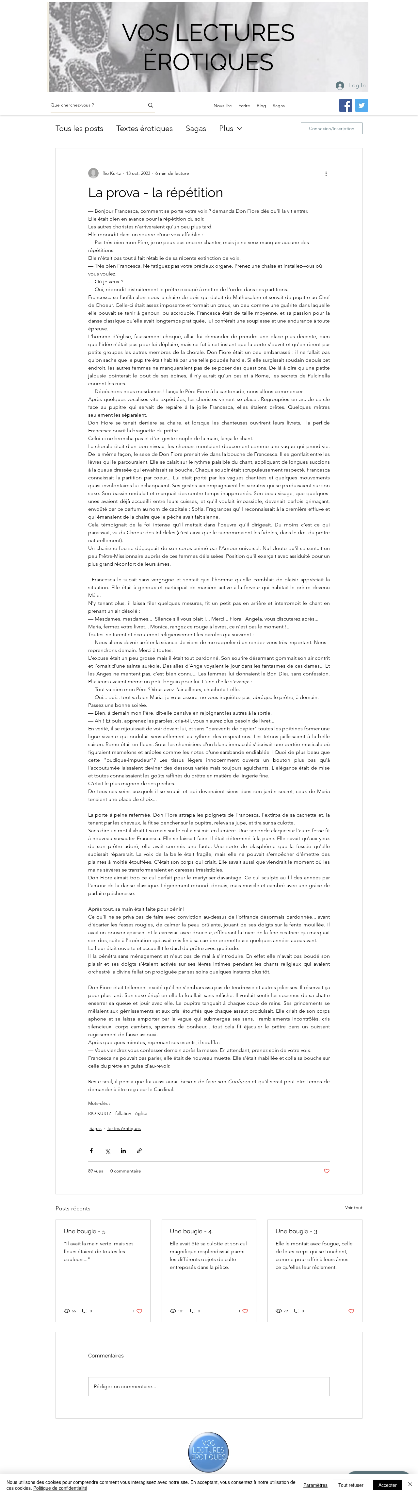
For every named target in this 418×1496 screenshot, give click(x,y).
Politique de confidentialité (60, 1488)
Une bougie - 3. (297, 1231)
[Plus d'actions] (326, 173)
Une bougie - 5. (85, 1231)
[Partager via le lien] (139, 1151)
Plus (226, 128)
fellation (123, 1113)
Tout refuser (350, 1485)
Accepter (387, 1485)
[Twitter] (361, 105)
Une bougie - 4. (191, 1231)
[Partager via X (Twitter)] (107, 1151)
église (141, 1113)
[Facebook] (345, 105)
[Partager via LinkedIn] (123, 1151)
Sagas (196, 128)
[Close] (410, 1485)
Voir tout (353, 1207)
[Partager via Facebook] (91, 1151)
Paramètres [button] (315, 1485)
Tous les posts (79, 128)
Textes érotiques (144, 128)
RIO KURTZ (99, 1113)
